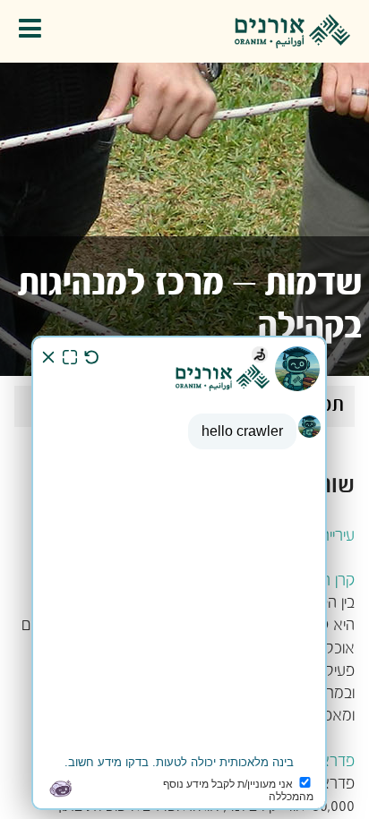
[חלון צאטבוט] (179, 573)
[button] (34, 31)
